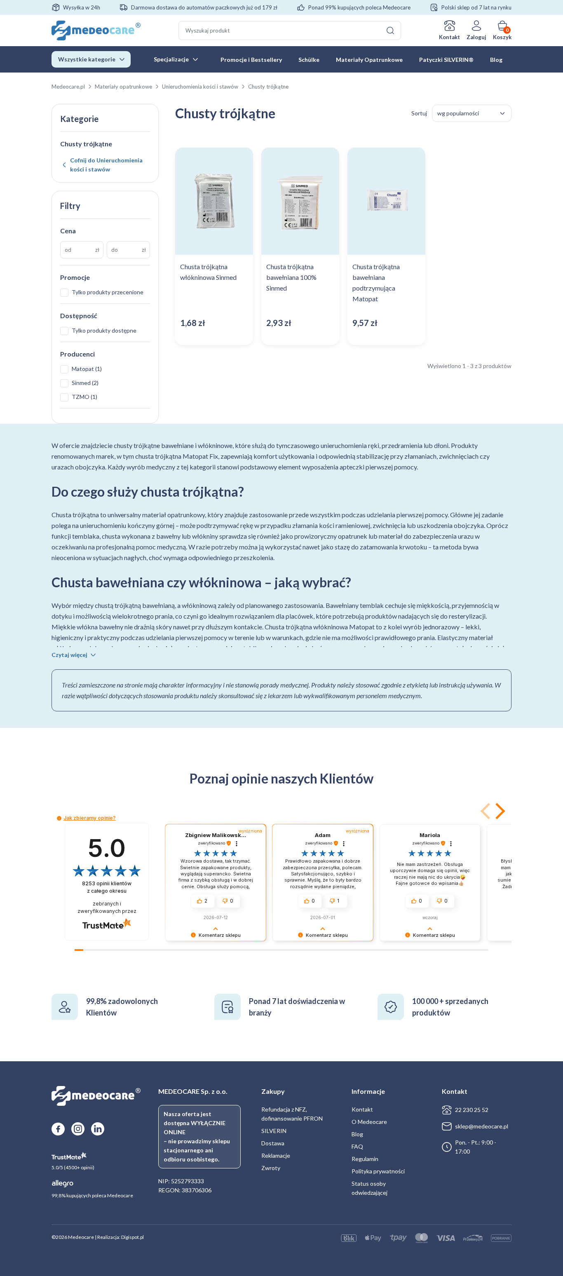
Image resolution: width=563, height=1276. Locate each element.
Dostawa (272, 1143)
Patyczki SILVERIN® (446, 59)
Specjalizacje (171, 59)
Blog (496, 59)
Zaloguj (476, 37)
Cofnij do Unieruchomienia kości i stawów (106, 165)
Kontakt (449, 37)
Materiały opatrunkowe (123, 86)
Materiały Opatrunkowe (369, 59)
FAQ (357, 1146)
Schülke (308, 59)
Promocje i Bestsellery (251, 59)
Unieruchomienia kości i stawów (200, 86)
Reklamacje (275, 1155)
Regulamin (365, 1158)
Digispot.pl (132, 1237)
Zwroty (270, 1167)
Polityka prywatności (378, 1171)
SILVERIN (273, 1130)
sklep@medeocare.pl (481, 1126)
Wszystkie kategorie (86, 59)
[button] (499, 811)
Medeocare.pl (68, 86)
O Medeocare (369, 1121)
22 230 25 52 (471, 1109)
